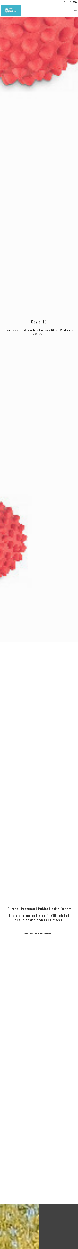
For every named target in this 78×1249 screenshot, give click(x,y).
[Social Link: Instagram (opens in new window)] (74, 2)
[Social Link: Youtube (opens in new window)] (76, 2)
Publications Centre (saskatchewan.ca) (39, 934)
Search (66, 2)
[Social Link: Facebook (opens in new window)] (71, 2)
